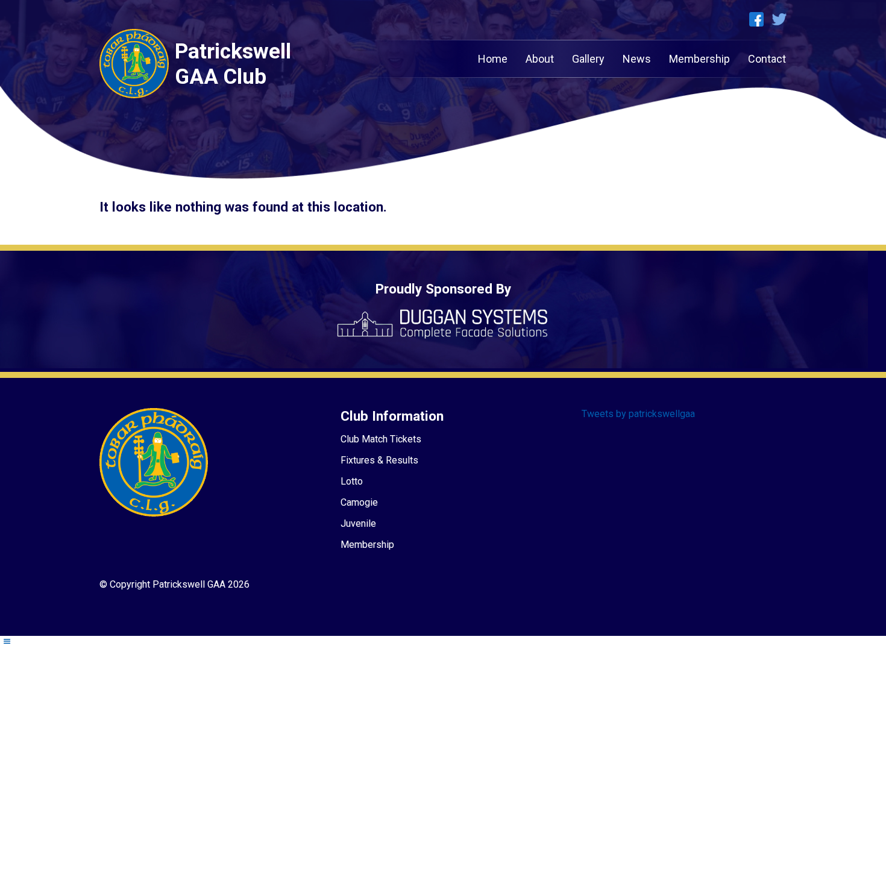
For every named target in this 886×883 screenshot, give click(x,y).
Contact (767, 58)
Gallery (588, 58)
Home (492, 58)
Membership (699, 58)
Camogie (359, 502)
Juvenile (358, 523)
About (540, 58)
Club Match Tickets (381, 439)
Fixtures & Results (379, 460)
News (637, 58)
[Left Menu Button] (6, 641)
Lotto (352, 481)
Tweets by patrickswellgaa (638, 414)
